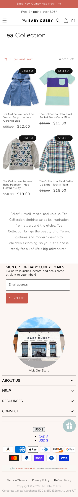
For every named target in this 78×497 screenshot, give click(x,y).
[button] (4, 20)
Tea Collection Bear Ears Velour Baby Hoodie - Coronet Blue (18, 117)
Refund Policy (62, 480)
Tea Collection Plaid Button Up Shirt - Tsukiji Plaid (56, 183)
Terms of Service (17, 480)
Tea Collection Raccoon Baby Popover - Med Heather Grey (18, 184)
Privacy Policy (40, 480)
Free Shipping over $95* (39, 12)
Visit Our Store (39, 370)
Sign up (16, 298)
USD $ (39, 429)
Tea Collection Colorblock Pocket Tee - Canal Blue (56, 116)
